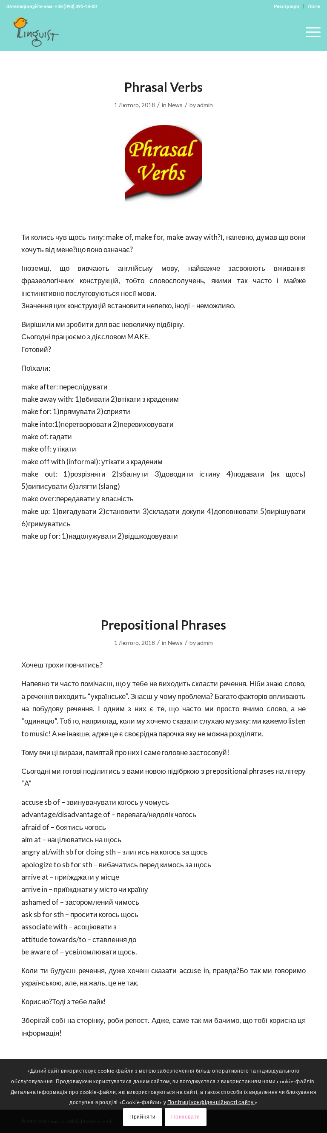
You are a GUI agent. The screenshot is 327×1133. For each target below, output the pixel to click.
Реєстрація (286, 6)
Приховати (185, 1116)
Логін (314, 6)
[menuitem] (287, 6)
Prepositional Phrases (163, 624)
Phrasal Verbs (163, 86)
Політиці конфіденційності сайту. (211, 1102)
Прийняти (142, 1116)
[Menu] (309, 32)
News (175, 104)
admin (205, 104)
